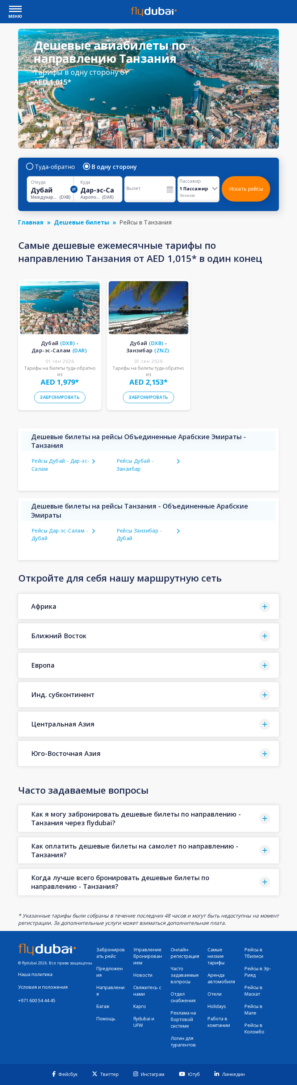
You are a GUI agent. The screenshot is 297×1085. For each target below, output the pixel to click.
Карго (139, 1006)
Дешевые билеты (81, 222)
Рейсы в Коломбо (254, 1028)
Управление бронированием (147, 956)
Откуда (38, 182)
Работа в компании (219, 1022)
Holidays (217, 1006)
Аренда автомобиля (221, 978)
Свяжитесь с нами (147, 990)
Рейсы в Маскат (253, 990)
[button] (148, 606)
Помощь (106, 1019)
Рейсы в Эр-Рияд (257, 971)
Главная (30, 222)
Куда (85, 182)
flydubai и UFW (143, 1022)
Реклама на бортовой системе (183, 1019)
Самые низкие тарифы (216, 956)
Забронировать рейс (110, 953)
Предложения (109, 971)
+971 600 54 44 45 (36, 1000)
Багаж (102, 1006)
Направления (110, 990)
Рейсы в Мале (253, 1009)
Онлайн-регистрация (185, 953)
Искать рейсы (246, 188)
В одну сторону (114, 167)
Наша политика (35, 974)
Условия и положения (43, 987)
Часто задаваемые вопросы (185, 975)
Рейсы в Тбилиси (253, 953)
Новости (142, 975)
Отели (215, 994)
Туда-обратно (55, 167)
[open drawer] (15, 9)
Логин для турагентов (183, 1041)
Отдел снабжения (183, 997)
